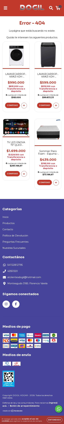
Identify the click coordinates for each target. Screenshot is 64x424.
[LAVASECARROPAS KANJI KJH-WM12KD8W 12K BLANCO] (24, 105)
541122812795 (15, 264)
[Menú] (5, 8)
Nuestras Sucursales (13, 247)
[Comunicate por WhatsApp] (58, 409)
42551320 (12, 271)
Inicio (5, 217)
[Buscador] (51, 8)
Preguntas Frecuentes (15, 241)
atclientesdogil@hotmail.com (24, 277)
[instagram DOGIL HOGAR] (6, 304)
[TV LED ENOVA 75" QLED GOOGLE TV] (24, 174)
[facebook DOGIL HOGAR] (16, 304)
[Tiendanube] (12, 411)
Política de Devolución (15, 235)
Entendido (54, 420)
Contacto (7, 229)
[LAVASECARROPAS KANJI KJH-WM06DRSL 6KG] (56, 105)
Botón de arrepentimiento (25, 406)
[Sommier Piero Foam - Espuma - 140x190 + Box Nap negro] (56, 182)
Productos (8, 223)
